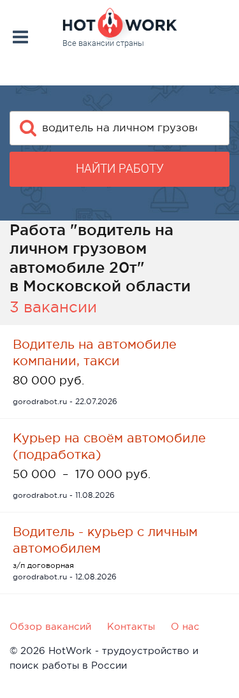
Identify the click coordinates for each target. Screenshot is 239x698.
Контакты (131, 626)
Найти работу (120, 168)
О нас (185, 626)
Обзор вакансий (50, 626)
